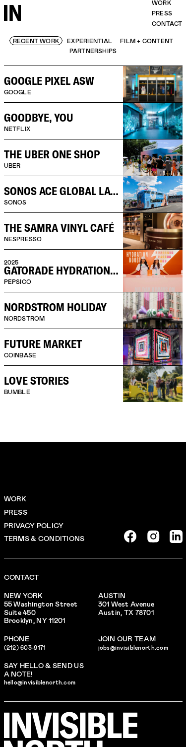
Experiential (89, 40)
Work (15, 498)
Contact (167, 23)
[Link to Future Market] (93, 347)
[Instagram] (153, 536)
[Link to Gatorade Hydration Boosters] (93, 270)
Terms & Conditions (44, 538)
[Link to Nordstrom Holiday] (93, 310)
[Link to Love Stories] (93, 383)
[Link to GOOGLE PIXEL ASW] (93, 84)
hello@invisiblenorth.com (40, 682)
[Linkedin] (176, 536)
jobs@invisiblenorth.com (133, 647)
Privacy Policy (34, 525)
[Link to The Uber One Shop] (93, 157)
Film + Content (146, 40)
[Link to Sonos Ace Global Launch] (93, 194)
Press (162, 12)
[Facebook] (130, 536)
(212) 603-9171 (25, 647)
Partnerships (93, 50)
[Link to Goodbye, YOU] (93, 120)
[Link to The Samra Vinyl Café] (93, 230)
